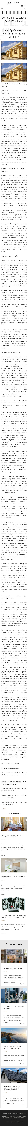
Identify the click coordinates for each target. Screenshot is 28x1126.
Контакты (13, 1121)
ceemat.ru (14, 1113)
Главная (7, 1121)
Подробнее (3, 855)
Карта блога (20, 1121)
